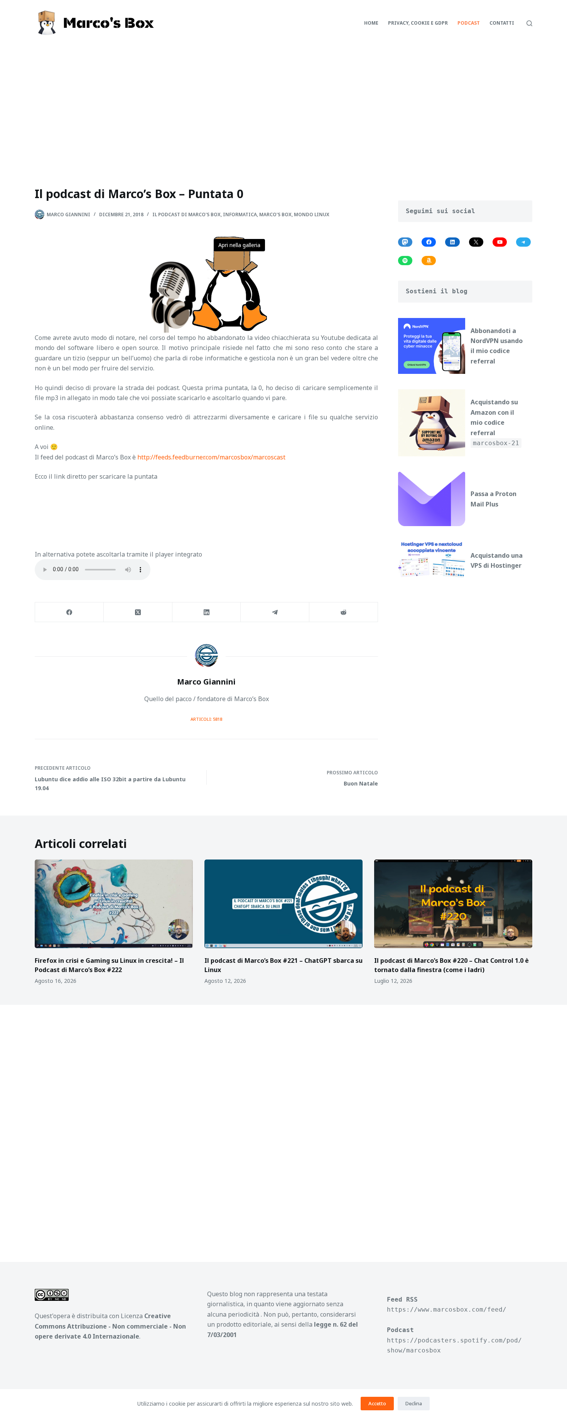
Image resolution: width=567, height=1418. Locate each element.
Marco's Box (275, 214)
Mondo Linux (311, 214)
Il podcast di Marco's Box (186, 214)
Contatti (501, 23)
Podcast (468, 23)
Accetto (377, 1403)
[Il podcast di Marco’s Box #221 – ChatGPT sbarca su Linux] (283, 904)
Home (371, 23)
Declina (413, 1403)
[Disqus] (283, 1124)
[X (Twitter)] (138, 612)
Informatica (240, 214)
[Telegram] (275, 612)
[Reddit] (343, 612)
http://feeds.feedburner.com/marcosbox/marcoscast (211, 457)
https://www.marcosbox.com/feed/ (446, 1309)
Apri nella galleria (239, 245)
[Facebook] (69, 612)
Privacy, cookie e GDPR (418, 23)
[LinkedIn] (206, 612)
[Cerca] (529, 23)
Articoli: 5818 (206, 719)
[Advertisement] (283, 104)
